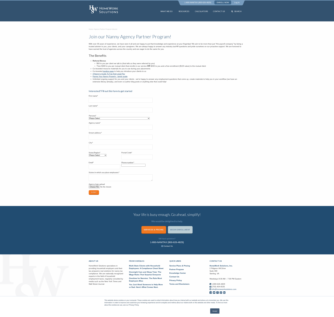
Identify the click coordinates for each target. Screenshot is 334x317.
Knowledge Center (177, 273)
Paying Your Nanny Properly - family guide (110, 76)
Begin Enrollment (180, 230)
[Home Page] (106, 9)
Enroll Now (223, 2)
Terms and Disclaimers (179, 284)
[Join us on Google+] (217, 292)
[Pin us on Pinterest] (221, 292)
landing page (108, 71)
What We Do (166, 11)
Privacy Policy (175, 280)
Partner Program (176, 269)
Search (237, 11)
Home (91, 29)
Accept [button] (214, 311)
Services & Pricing (154, 230)
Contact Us (219, 11)
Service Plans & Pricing (179, 266)
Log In (237, 2)
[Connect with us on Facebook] (211, 292)
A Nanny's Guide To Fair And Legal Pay (109, 74)
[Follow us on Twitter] (214, 292)
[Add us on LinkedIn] (224, 292)
